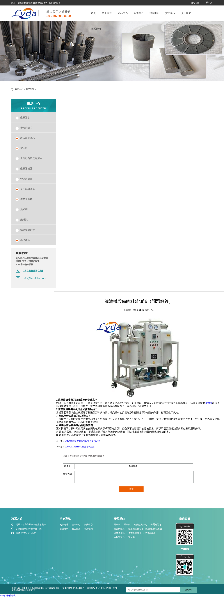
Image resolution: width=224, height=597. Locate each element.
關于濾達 (107, 13)
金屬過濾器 (119, 537)
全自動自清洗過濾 (153, 529)
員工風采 (186, 13)
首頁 (93, 13)
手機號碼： (134, 466)
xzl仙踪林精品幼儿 (9, 595)
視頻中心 (154, 13)
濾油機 (208, 403)
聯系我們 (96, 28)
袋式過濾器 (133, 533)
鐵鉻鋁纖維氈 (140, 524)
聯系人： (68, 466)
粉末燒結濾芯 (134, 529)
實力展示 (170, 13)
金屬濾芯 (155, 524)
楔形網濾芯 (119, 529)
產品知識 (30, 89)
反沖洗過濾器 (149, 533)
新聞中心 (138, 13)
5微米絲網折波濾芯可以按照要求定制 (82, 441)
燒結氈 (127, 524)
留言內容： (68, 474)
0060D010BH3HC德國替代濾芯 (80, 446)
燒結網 (117, 524)
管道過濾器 (119, 533)
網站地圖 (195, 3)
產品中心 (123, 13)
